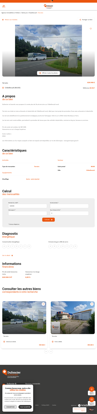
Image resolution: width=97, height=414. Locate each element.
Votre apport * (12, 210)
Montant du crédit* (13, 202)
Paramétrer (10, 407)
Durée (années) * (54, 202)
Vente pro (24, 13)
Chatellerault (33, 13)
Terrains (5, 336)
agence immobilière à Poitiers (11, 13)
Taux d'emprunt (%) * (55, 210)
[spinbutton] (69, 213)
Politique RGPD (45, 405)
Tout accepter (25, 407)
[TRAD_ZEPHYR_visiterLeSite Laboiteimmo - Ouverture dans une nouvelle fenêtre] (86, 405)
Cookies (54, 405)
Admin (37, 405)
